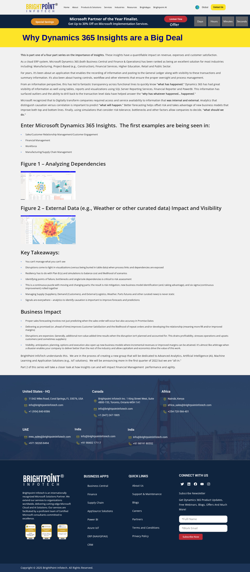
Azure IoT (93, 528)
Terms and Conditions (145, 527)
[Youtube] (202, 484)
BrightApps (145, 7)
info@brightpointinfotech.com (46, 405)
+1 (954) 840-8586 (39, 411)
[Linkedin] (189, 484)
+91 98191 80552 (143, 443)
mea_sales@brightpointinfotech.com (50, 436)
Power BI (92, 519)
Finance (92, 494)
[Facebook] (195, 484)
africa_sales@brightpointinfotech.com (189, 405)
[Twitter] (182, 484)
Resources (132, 7)
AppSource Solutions (100, 511)
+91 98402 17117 (91, 442)
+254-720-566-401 (178, 411)
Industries (119, 7)
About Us (137, 485)
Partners (137, 519)
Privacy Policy (140, 536)
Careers (137, 511)
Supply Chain (95, 502)
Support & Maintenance (147, 494)
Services (108, 7)
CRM (90, 544)
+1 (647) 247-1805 (109, 415)
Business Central (97, 486)
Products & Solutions (91, 7)
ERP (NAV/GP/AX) (97, 536)
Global (204, 7)
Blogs (135, 502)
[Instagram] (208, 484)
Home (66, 7)
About (75, 7)
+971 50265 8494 (39, 443)
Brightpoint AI (160, 7)
